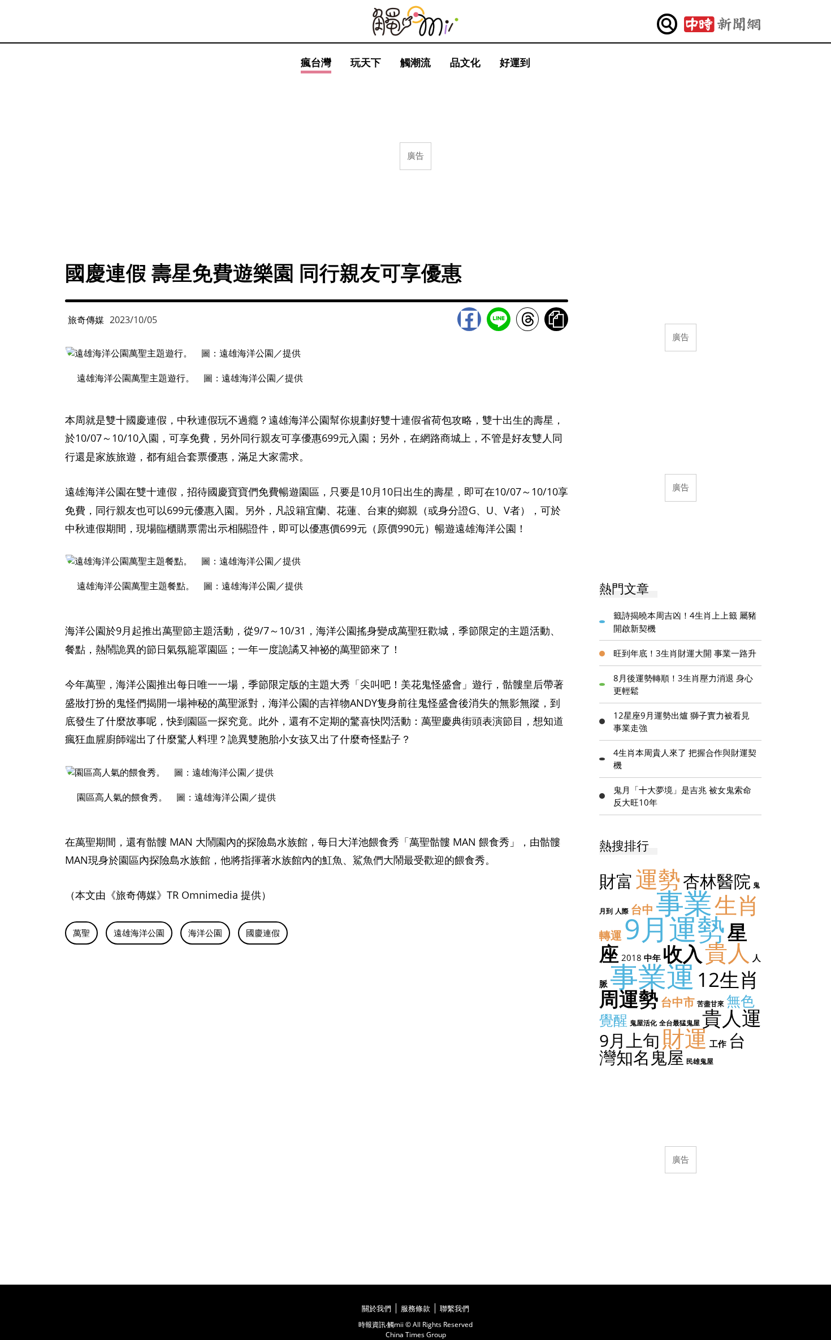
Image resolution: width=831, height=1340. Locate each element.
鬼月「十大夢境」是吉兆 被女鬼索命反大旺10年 (682, 796)
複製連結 (556, 319)
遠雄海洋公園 (139, 932)
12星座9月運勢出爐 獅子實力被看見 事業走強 (681, 722)
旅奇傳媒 (86, 320)
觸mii (415, 21)
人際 (622, 911)
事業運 (652, 976)
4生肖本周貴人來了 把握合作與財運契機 (684, 759)
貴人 (727, 952)
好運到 (515, 62)
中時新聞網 (722, 24)
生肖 (737, 904)
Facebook (469, 319)
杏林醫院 (717, 881)
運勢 (658, 878)
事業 (684, 903)
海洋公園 (205, 932)
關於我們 (376, 1308)
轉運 (610, 935)
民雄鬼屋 (699, 1061)
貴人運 (731, 1017)
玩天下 (365, 62)
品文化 (465, 62)
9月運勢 (674, 929)
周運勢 (629, 998)
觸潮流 (415, 62)
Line (498, 319)
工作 (717, 1043)
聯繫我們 (454, 1308)
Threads (527, 319)
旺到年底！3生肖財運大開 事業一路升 (684, 653)
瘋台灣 (316, 62)
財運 (684, 1038)
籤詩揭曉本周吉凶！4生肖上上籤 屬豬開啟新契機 (684, 622)
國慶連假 (263, 932)
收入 (683, 953)
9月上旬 (629, 1040)
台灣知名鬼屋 (672, 1049)
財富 (616, 881)
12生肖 (728, 979)
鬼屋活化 (643, 1023)
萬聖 (81, 932)
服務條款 (415, 1308)
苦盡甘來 (710, 1003)
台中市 (678, 1002)
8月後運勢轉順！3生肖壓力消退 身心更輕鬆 (683, 684)
